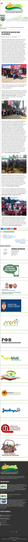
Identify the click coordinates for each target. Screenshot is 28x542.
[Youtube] (16, 531)
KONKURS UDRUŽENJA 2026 (14, 494)
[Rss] (11, 531)
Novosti (19, 36)
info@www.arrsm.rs (6, 524)
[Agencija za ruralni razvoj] (14, 7)
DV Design (17, 537)
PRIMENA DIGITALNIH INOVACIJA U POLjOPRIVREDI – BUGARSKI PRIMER (9, 236)
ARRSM (4, 36)
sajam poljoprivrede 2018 (9, 231)
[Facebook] (14, 531)
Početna (2, 27)
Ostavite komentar (6, 37)
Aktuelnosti (7, 27)
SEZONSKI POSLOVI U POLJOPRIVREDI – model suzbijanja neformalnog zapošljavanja (20, 241)
